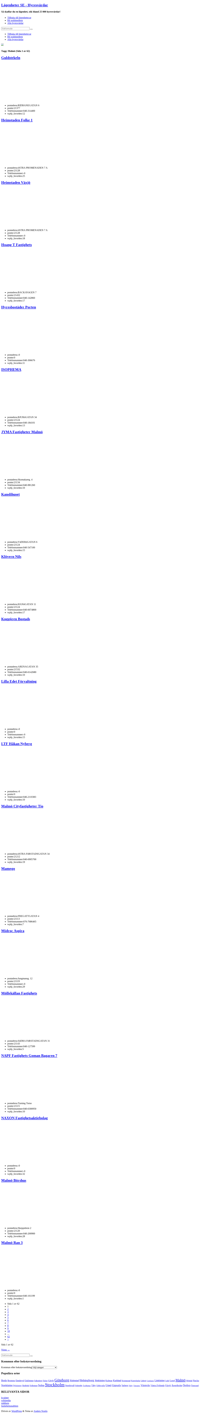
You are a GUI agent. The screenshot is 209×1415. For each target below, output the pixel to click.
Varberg (124, 1385)
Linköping (160, 1380)
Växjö (168, 1385)
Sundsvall (70, 1385)
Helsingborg (87, 1380)
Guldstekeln (10, 58)
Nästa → (5, 1349)
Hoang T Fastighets (16, 245)
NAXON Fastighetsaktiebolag (24, 1118)
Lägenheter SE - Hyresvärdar (24, 5)
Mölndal (189, 1381)
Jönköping (100, 1380)
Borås (4, 1380)
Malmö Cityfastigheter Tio (22, 806)
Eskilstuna (29, 1380)
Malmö (180, 1380)
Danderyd (20, 1380)
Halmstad (74, 1380)
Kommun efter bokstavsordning (16, 1367)
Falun (45, 1380)
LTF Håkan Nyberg (16, 744)
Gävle (51, 1380)
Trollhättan (87, 1385)
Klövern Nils (11, 557)
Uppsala (116, 1385)
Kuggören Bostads (15, 619)
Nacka (196, 1380)
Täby (93, 1385)
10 (8, 1331)
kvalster (5, 1397)
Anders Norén (40, 1411)
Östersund (195, 1385)
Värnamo (136, 1385)
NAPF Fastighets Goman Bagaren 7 (29, 1056)
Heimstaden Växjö (15, 182)
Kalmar (108, 1380)
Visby (131, 1385)
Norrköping (7, 1385)
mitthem (5, 1403)
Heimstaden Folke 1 (17, 120)
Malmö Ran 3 (12, 1243)
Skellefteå (25, 1385)
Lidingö (143, 1381)
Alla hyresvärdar (15, 23)
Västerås (145, 1385)
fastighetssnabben (9, 1406)
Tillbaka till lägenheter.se (19, 17)
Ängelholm (177, 1385)
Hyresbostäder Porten (18, 307)
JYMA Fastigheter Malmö (22, 432)
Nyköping (17, 1385)
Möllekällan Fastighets (19, 993)
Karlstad (117, 1380)
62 (8, 1336)
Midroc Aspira (12, 931)
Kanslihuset (10, 494)
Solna (41, 1385)
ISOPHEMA (11, 369)
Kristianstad (126, 1381)
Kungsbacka (135, 1381)
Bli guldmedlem (15, 20)
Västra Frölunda (157, 1385)
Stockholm (55, 1384)
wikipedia (6, 1400)
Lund (172, 1380)
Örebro (186, 1385)
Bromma (11, 1380)
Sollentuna (33, 1385)
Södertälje (78, 1385)
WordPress (16, 1411)
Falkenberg (38, 1381)
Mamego (8, 869)
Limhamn (150, 1381)
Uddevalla (100, 1385)
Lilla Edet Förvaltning (19, 681)
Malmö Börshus (13, 1180)
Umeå (108, 1385)
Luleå (167, 1381)
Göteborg (61, 1380)
